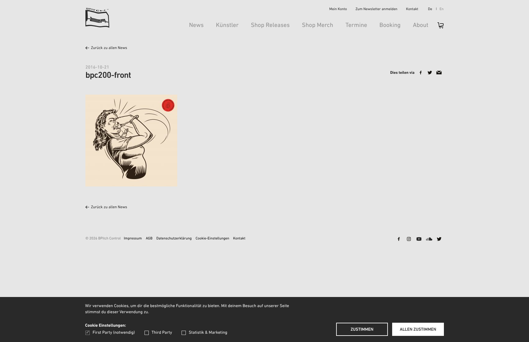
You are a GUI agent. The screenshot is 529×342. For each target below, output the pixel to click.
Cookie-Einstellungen (212, 239)
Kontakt (412, 9)
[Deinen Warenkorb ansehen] (437, 27)
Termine (356, 25)
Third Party (162, 332)
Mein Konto (338, 9)
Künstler (227, 25)
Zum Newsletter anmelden (376, 9)
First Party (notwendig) (114, 332)
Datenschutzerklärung (174, 239)
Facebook (398, 239)
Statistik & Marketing (208, 332)
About (420, 25)
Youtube (418, 239)
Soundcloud (428, 239)
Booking (389, 25)
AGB (149, 239)
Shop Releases (270, 25)
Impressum (133, 239)
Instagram (408, 239)
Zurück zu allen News (109, 48)
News (196, 25)
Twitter (439, 239)
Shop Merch (317, 25)
